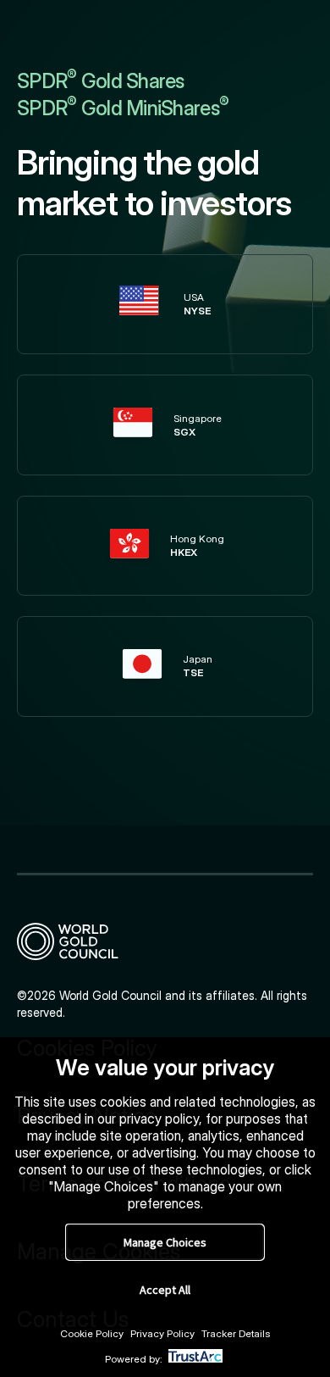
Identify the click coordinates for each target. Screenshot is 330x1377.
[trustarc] (195, 1358)
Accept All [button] (165, 1289)
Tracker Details (236, 1333)
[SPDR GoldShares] (165, 942)
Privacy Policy (162, 1333)
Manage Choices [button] (165, 1242)
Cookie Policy (92, 1333)
